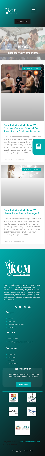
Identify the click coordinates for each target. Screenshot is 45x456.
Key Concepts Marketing (29, 442)
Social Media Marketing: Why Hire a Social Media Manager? (21, 212)
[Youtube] (29, 307)
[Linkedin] (20, 307)
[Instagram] (24, 307)
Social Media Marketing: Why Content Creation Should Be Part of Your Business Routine (22, 128)
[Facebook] (16, 307)
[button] (33, 10)
